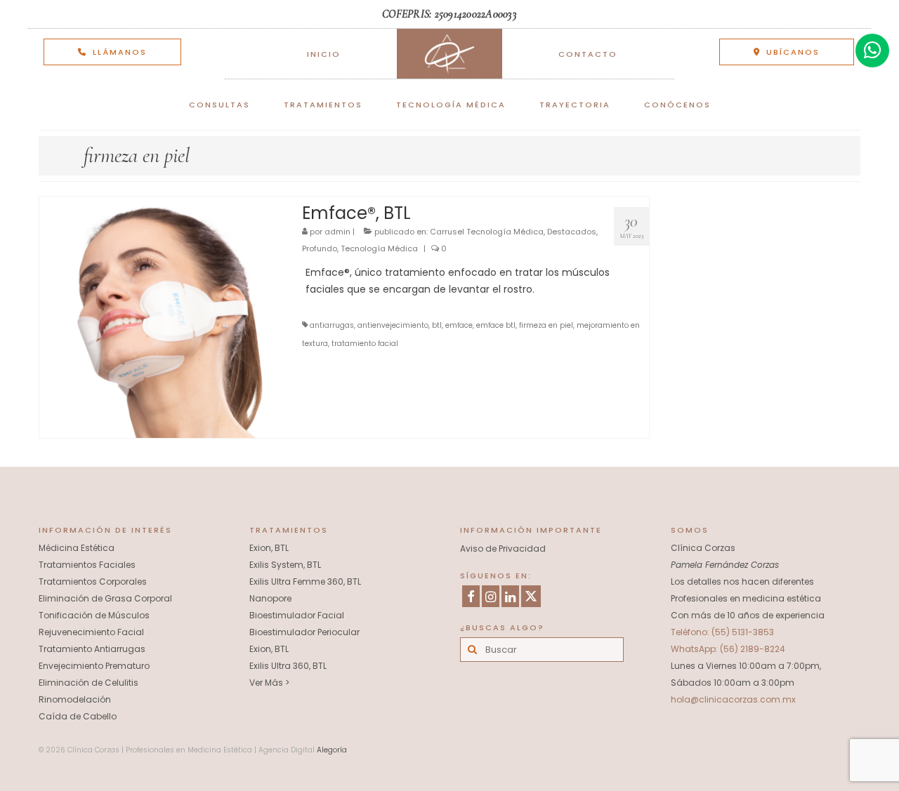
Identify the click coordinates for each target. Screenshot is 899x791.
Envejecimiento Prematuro (94, 666)
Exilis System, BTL (285, 565)
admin (337, 231)
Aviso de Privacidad (503, 548)
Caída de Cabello (78, 716)
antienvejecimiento (392, 325)
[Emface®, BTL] (160, 317)
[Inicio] (449, 54)
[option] (449, 14)
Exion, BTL (269, 548)
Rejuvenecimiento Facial (91, 632)
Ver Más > (269, 683)
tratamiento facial (365, 343)
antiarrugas (332, 325)
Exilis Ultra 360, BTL (288, 666)
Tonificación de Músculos (94, 615)
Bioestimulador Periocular (304, 632)
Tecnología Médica (379, 248)
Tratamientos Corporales (93, 581)
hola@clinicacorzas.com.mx (733, 699)
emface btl (496, 325)
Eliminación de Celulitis (88, 683)
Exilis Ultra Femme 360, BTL (305, 581)
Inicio (324, 54)
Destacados (571, 231)
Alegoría (332, 750)
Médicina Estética (76, 548)
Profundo (319, 248)
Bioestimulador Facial (296, 615)
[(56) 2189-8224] (872, 50)
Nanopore (270, 598)
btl (437, 325)
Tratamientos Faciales (87, 565)
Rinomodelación (75, 699)
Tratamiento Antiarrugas (92, 649)
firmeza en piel (546, 325)
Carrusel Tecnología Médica (487, 231)
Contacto (587, 54)
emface (459, 325)
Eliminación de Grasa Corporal (105, 598)
